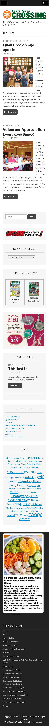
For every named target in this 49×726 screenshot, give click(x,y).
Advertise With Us (12, 417)
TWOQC (35, 514)
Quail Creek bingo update (18, 47)
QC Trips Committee (16, 507)
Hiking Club (22, 481)
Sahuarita (9, 422)
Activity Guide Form (10, 641)
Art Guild (23, 458)
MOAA (14, 492)
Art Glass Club (15, 458)
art (8, 458)
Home (5, 630)
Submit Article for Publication (14, 691)
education (20, 473)
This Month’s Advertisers (13, 698)
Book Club (22, 461)
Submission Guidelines (12, 681)
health (13, 481)
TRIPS (18, 515)
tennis (36, 511)
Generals (9, 41)
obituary (36, 492)
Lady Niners (34, 481)
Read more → (10, 112)
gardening (29, 477)
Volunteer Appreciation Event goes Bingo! (24, 131)
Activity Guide (8, 638)
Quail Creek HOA (12, 420)
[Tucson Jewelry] (24, 330)
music (22, 492)
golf (40, 476)
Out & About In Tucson (14, 428)
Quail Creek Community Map (14, 687)
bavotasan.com (38, 722)
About (5, 634)
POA (24, 500)
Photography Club (24, 496)
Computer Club (17, 464)
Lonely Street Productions (31, 489)
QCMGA (36, 504)
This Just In (17, 368)
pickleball (14, 500)
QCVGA (31, 508)
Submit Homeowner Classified (15, 695)
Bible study (32, 457)
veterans (24, 519)
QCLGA (25, 504)
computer (38, 461)
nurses (29, 492)
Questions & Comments (12, 673)
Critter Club (16, 467)
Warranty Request (12, 431)
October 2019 (21, 41)
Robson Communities (14, 437)
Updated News (17, 364)
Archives (8, 434)
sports (29, 511)
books (31, 460)
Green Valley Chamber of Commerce (20, 425)
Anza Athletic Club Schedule (14, 649)
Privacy (6, 706)
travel (11, 515)
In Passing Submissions (12, 684)
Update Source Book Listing (14, 702)
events (30, 472)
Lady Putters (18, 485)
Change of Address (11, 656)
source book (19, 511)
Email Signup (8, 666)
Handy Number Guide (12, 670)
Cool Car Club (34, 464)
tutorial (25, 516)
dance (27, 467)
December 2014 (12, 125)
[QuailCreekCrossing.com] (24, 13)
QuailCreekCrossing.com (27, 716)
